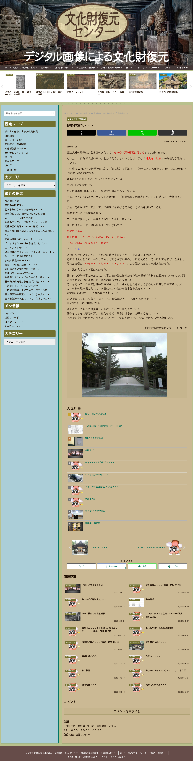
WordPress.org (12, 326)
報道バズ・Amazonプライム (19, 273)
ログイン (9, 313)
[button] (172, 133)
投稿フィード (12, 317)
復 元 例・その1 (13, 140)
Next (191, 86)
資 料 (8, 157)
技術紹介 (9, 135)
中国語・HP (11, 169)
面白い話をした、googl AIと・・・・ (25, 239)
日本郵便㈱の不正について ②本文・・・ (27, 294)
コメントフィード (14, 322)
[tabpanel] (19, 86)
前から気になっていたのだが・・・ (24, 209)
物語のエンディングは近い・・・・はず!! (27, 222)
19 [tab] (132, 103)
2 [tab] (65, 103)
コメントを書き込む (127, 711)
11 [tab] (100, 103)
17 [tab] (124, 103)
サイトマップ (12, 161)
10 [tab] (96, 103)
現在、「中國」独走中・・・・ (21, 264)
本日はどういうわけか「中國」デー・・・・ (28, 269)
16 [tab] (120, 103)
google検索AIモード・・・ (19, 260)
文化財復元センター (15, 148)
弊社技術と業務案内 (15, 144)
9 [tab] (92, 103)
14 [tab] (112, 103)
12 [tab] (104, 103)
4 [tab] (73, 103)
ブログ (8, 165)
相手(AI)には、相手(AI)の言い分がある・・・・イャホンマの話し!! (25, 216)
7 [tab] (84, 103)
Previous (2, 86)
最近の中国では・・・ (16, 205)
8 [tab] (88, 103)
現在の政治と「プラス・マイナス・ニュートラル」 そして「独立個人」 (29, 254)
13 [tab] (108, 103)
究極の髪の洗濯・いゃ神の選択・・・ (25, 226)
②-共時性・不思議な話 (78, 119)
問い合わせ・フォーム (16, 153)
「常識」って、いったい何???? (21, 286)
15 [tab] (116, 103)
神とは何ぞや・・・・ (16, 201)
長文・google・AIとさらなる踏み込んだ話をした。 (30, 233)
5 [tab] (76, 103)
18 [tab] (128, 103)
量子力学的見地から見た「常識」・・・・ (27, 281)
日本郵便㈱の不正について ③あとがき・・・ (29, 290)
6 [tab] (80, 103)
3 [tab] (69, 103)
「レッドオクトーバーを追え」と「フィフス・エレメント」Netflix (29, 245)
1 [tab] (61, 103)
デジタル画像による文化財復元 (21, 131)
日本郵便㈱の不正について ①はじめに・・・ (29, 298)
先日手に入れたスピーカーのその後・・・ (27, 277)
